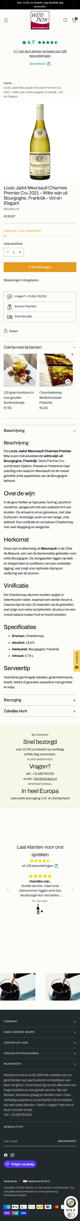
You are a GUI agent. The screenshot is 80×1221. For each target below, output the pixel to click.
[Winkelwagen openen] (6, 20)
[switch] (71, 1215)
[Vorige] (6, 4)
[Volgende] (73, 4)
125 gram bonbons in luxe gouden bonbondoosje (19, 397)
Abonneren (67, 1141)
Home (8, 83)
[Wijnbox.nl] (40, 20)
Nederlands (10, 1181)
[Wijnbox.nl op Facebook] (6, 1156)
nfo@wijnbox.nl (45, 778)
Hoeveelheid (13, 243)
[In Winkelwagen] (32, 382)
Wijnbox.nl (11, 209)
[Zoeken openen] (65, 20)
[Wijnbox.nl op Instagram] (12, 1156)
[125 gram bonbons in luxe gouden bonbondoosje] (20, 370)
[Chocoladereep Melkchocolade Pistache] (56, 370)
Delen (13, 331)
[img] (40, 860)
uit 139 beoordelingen (37, 865)
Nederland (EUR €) (39, 1181)
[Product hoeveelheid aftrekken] (7, 252)
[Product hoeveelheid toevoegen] (20, 252)
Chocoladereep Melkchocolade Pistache (50, 397)
